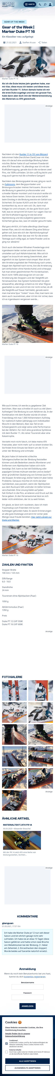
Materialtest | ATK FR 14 (17, 825)
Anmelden (27, 1006)
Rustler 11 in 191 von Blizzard (33, 154)
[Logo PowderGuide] (8, 4)
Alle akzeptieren (27, 1061)
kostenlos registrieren (34, 976)
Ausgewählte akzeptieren (27, 1068)
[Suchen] (45, 4)
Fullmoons (10, 184)
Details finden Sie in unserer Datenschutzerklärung (17, 1034)
